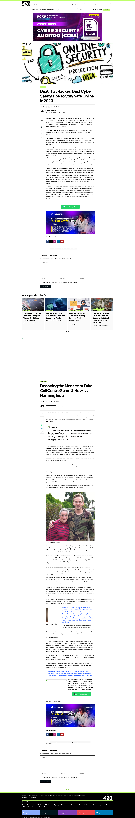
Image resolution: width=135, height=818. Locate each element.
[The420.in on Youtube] (62, 241)
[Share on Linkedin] (49, 107)
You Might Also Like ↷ (34, 295)
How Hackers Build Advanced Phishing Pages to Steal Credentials (54, 316)
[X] (95, 10)
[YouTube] (97, 10)
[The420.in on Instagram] (54, 241)
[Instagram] (99, 10)
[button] (67, 331)
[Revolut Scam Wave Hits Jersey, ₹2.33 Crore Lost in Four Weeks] (33, 304)
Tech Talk (43, 87)
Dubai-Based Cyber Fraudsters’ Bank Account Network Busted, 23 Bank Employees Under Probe (102, 318)
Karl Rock (48, 743)
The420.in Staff (27, 320)
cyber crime (61, 742)
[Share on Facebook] (41, 107)
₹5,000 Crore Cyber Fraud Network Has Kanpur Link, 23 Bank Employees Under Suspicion (77, 318)
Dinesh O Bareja (69, 742)
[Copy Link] (51, 107)
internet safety (63, 248)
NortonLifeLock (72, 248)
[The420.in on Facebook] (47, 241)
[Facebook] (93, 10)
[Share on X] (44, 107)
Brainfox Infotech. (48, 817)
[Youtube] (86, 812)
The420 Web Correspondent (53, 323)
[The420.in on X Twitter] (51, 241)
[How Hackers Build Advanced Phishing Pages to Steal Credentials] (56, 304)
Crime (71, 308)
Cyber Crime (26, 310)
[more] (55, 9)
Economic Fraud (74, 310)
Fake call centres (79, 742)
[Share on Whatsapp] (46, 107)
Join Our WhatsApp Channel (71, 206)
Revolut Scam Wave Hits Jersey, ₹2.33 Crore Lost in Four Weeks (32, 315)
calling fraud (54, 742)
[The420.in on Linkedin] (58, 241)
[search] (112, 9)
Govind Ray (87, 742)
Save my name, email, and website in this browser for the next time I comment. (59, 282)
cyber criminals (54, 248)
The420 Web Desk (51, 110)
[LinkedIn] (101, 10)
